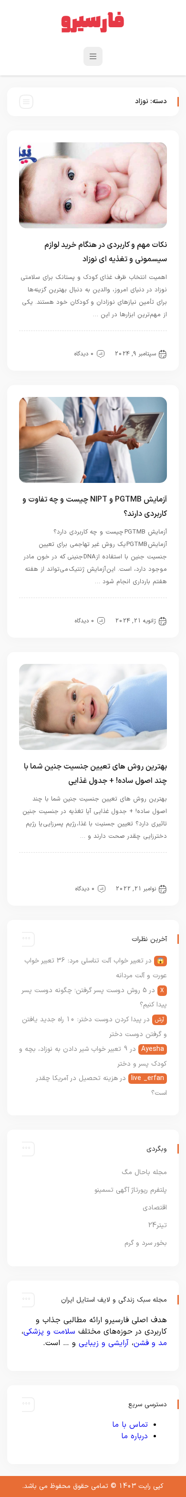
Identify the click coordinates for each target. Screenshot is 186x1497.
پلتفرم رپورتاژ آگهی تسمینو (130, 1190)
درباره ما (134, 1436)
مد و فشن (150, 1343)
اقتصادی (155, 1208)
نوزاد (70, 343)
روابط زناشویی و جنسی (134, 878)
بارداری (109, 610)
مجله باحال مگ (144, 1172)
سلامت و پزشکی (49, 1331)
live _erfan (147, 1078)
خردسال (76, 865)
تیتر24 (157, 1225)
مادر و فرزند (147, 343)
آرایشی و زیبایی (104, 1343)
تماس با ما (130, 1425)
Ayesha (152, 1049)
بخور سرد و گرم (145, 1243)
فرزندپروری (104, 343)
